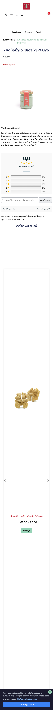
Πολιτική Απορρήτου (27, 699)
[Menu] (22, 15)
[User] (6, 15)
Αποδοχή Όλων (26, 704)
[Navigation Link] (11, 15)
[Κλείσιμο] (50, 692)
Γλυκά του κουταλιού (26, 40)
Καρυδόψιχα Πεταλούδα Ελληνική (27, 516)
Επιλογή (26, 531)
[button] (16, 32)
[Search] (17, 15)
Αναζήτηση (45, 200)
